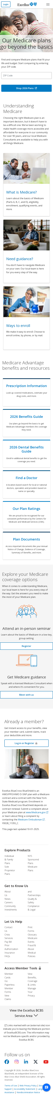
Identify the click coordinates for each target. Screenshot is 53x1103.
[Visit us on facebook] (7, 1062)
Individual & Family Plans (9, 859)
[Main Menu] (48, 4)
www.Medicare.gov (36, 812)
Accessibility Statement (24, 1089)
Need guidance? (19, 258)
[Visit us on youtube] (45, 1062)
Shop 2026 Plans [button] (25, 88)
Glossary (32, 934)
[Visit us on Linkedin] (26, 1062)
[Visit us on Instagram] (17, 1062)
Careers (9, 902)
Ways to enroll (18, 325)
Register (26, 646)
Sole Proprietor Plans (10, 870)
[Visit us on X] (35, 1062)
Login (5, 4)
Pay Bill (8, 941)
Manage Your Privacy (32, 992)
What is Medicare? (21, 192)
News (7, 898)
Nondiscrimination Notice (28, 1092)
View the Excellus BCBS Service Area (26, 1013)
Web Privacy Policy (28, 1085)
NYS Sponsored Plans (33, 859)
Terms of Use (11, 1085)
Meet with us (26, 694)
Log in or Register (24, 743)
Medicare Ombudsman (30, 819)
